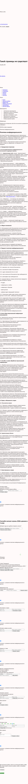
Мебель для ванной (7, 103)
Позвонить (22, 783)
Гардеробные (6, 105)
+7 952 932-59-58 (3, 24)
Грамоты (4, 92)
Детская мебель (6, 106)
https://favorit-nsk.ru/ (10, 196)
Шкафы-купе (5, 102)
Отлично (2, 769)
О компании (5, 91)
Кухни (4, 99)
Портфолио (5, 89)
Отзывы (4, 93)
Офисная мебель (6, 101)
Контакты (5, 95)
